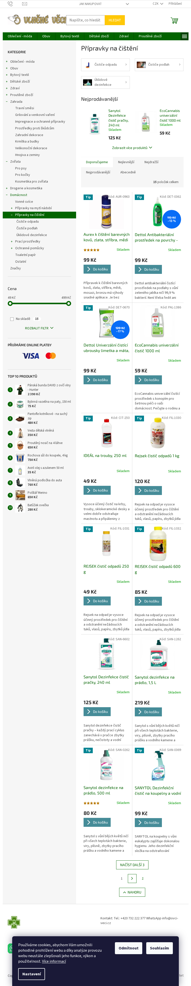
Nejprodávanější (98, 172)
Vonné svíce (24, 201)
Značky (15, 268)
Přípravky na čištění (29, 214)
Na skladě (27, 318)
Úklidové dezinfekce (31, 235)
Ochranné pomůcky (29, 248)
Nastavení (31, 974)
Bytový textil (19, 74)
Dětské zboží (20, 81)
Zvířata (15, 161)
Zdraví (15, 88)
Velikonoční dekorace (31, 148)
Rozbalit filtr (36, 328)
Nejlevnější (126, 162)
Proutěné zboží (21, 95)
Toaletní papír (25, 254)
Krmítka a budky (27, 141)
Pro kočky (22, 174)
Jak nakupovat (90, 4)
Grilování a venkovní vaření (35, 114)
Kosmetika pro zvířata (31, 181)
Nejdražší (151, 162)
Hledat (115, 20)
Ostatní (20, 261)
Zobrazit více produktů (129, 148)
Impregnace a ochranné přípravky (40, 121)
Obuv (14, 68)
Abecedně (128, 172)
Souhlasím (159, 948)
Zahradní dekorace (29, 135)
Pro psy (21, 168)
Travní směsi (24, 108)
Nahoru (134, 892)
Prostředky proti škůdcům (34, 128)
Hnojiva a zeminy (27, 154)
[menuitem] (20, 36)
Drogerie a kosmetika (26, 188)
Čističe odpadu (27, 221)
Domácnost (18, 195)
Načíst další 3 (132, 865)
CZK (156, 3)
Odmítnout (129, 948)
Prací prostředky (27, 241)
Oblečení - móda (22, 61)
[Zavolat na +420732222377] (15, 3)
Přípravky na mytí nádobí (33, 208)
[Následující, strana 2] (132, 878)
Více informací (54, 961)
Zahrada (16, 101)
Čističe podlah (27, 228)
